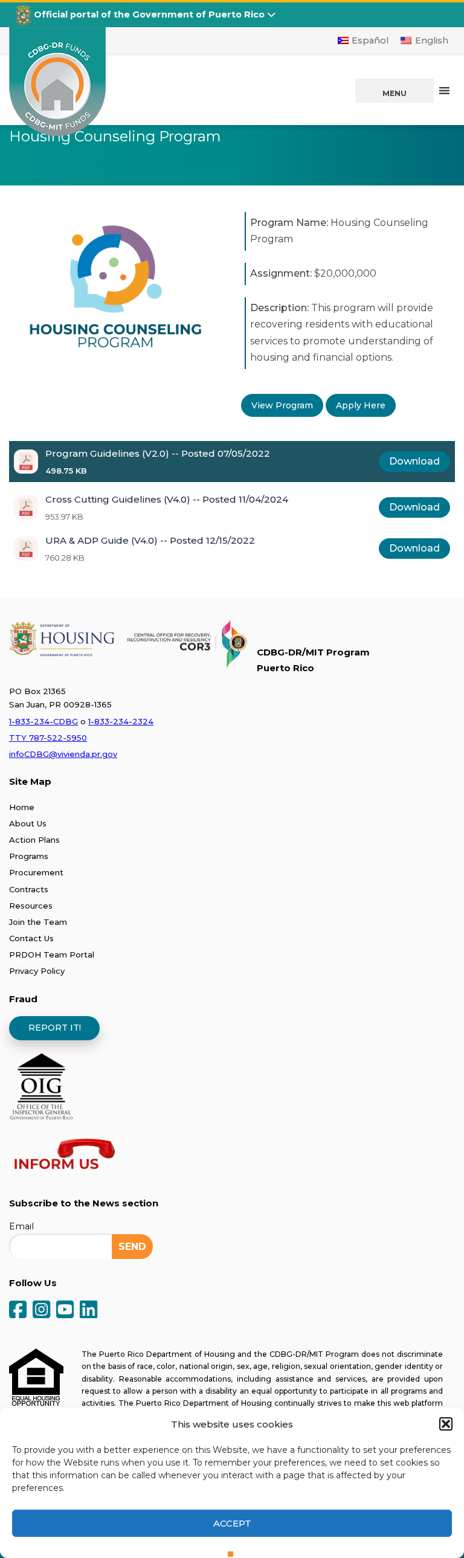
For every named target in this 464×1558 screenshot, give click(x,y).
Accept (232, 1523)
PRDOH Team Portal (51, 954)
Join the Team (38, 922)
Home (21, 807)
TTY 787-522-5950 (48, 737)
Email (21, 1226)
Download (414, 461)
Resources (31, 905)
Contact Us (31, 938)
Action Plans (34, 840)
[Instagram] (41, 1310)
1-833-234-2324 (120, 721)
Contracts (28, 889)
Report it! (54, 1027)
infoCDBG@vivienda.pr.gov (63, 754)
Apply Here (360, 405)
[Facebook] (18, 1310)
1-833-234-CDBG (43, 721)
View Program (282, 405)
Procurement (36, 872)
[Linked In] (88, 1310)
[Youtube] (65, 1310)
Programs (28, 856)
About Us (28, 823)
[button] (446, 1424)
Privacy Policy (37, 971)
